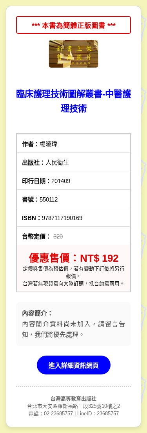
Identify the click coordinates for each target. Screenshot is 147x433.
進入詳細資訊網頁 (74, 365)
